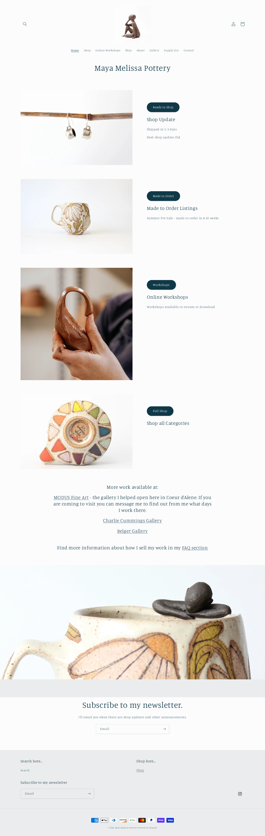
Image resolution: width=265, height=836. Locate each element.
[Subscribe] (164, 729)
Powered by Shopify (147, 827)
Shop (140, 770)
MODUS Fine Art (71, 497)
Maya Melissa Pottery (126, 827)
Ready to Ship (163, 107)
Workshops (161, 285)
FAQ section (195, 548)
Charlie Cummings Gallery (132, 520)
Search (25, 770)
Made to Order (163, 196)
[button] (25, 24)
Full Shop (160, 411)
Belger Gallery (132, 531)
